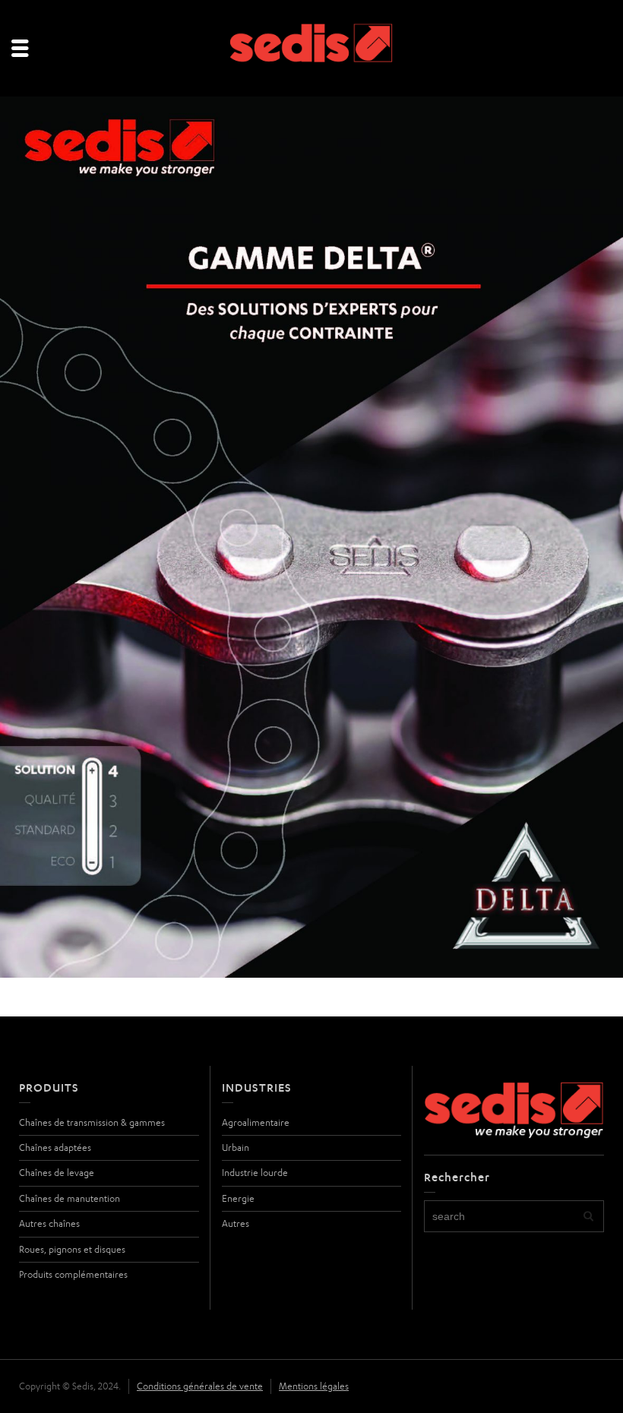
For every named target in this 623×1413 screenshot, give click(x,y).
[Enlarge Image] (311, 537)
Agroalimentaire (255, 1122)
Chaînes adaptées (55, 1147)
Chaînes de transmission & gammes (92, 1122)
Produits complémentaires (73, 1274)
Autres (235, 1223)
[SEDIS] (312, 49)
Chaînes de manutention (69, 1198)
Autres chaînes (49, 1223)
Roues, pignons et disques (72, 1249)
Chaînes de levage (56, 1172)
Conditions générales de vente (200, 1386)
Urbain (235, 1147)
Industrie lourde (255, 1172)
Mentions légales (314, 1386)
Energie (238, 1198)
